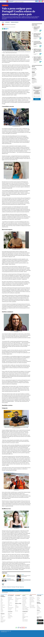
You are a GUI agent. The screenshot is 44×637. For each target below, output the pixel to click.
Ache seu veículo (32, 597)
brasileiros (4, 586)
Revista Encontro (39, 603)
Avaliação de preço (32, 601)
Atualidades (38, 607)
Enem (8, 601)
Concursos (10, 611)
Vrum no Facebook (32, 605)
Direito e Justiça (3, 616)
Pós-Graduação (10, 608)
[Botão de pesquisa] (5, 1)
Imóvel (23, 595)
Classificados (25, 611)
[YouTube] (42, 1)
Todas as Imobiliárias (25, 608)
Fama (16, 597)
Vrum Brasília (38, 600)
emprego (13, 586)
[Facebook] (36, 1)
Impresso (2, 613)
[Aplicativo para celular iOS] (40, 620)
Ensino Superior (10, 598)
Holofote (2, 609)
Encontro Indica (39, 608)
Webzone (16, 600)
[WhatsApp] (41, 1)
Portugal (17, 586)
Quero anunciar (24, 613)
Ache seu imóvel (24, 597)
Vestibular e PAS (10, 605)
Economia (2, 602)
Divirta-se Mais (18, 603)
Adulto (23, 618)
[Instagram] (39, 1)
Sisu (8, 606)
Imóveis (23, 614)
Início (3, 22)
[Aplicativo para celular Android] (40, 623)
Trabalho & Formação (19, 1)
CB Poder (38, 599)
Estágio (9, 600)
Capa (1, 598)
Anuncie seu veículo (32, 598)
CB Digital (2, 617)
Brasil (1, 601)
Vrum (31, 595)
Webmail (16, 601)
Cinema (16, 605)
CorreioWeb (17, 595)
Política (1, 600)
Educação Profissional (10, 607)
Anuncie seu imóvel (24, 598)
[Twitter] (37, 1)
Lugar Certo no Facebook (25, 607)
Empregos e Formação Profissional (25, 617)
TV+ (15, 609)
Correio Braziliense (3, 596)
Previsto (9, 614)
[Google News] (26, 628)
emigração (9, 586)
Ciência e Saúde (3, 607)
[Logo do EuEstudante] (10, 1)
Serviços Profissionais (25, 619)
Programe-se (16, 606)
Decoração (23, 605)
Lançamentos (24, 600)
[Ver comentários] (7, 29)
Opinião (2, 608)
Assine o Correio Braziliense (3, 621)
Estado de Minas (39, 611)
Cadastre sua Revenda (32, 607)
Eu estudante (7, 22)
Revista (38, 606)
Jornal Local (38, 598)
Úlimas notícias (24, 601)
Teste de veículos (32, 600)
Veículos (23, 615)
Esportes (2, 606)
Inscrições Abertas (10, 616)
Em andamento (10, 615)
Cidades (2, 599)
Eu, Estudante (11, 595)
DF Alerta (38, 597)
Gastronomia (16, 599)
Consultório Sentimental (18, 598)
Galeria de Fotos (24, 606)
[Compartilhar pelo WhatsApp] (40, 31)
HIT (15, 608)
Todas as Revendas (32, 606)
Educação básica (10, 597)
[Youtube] (24, 628)
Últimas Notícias (10, 613)
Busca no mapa (24, 599)
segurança (22, 586)
